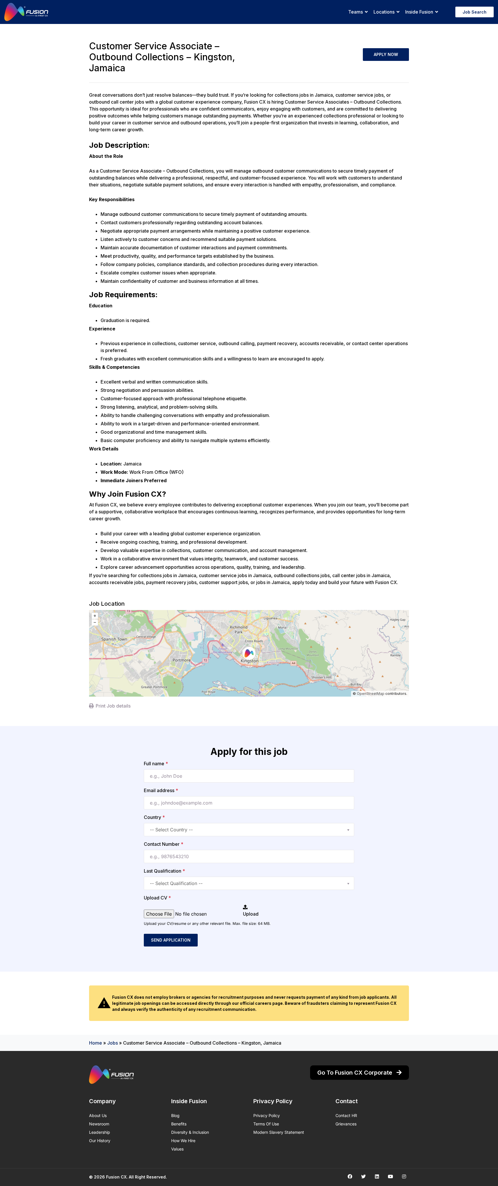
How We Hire (183, 1140)
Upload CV (157, 898)
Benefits (178, 1123)
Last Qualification (164, 871)
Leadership (99, 1132)
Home (95, 1043)
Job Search (474, 12)
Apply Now (386, 54)
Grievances (345, 1123)
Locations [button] (384, 12)
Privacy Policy (266, 1115)
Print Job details (113, 706)
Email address (161, 790)
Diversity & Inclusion (190, 1132)
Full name (156, 763)
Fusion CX (116, 1176)
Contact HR (346, 1115)
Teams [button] (355, 12)
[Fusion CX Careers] (26, 12)
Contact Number (163, 844)
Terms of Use (266, 1123)
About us (98, 1115)
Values (177, 1148)
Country (154, 817)
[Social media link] (350, 1176)
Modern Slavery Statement (278, 1132)
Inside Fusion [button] (419, 12)
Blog (175, 1115)
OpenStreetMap (370, 693)
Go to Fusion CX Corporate (355, 1072)
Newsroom (99, 1123)
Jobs (112, 1043)
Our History (99, 1140)
